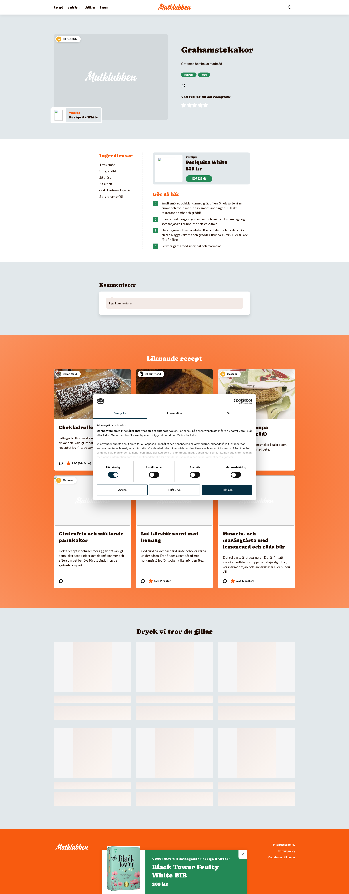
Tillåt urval (174, 489)
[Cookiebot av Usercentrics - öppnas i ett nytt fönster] (236, 401)
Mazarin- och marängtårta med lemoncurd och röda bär (254, 540)
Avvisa (122, 489)
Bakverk (188, 74)
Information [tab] (174, 413)
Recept (58, 7)
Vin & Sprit (74, 7)
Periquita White (83, 117)
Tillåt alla (226, 489)
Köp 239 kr (199, 178)
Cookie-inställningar (281, 857)
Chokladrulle (76, 427)
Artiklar (90, 7)
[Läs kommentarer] (183, 85)
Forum (104, 7)
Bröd (204, 74)
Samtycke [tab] (120, 413)
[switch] (154, 475)
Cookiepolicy (286, 851)
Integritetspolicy (284, 844)
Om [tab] (229, 413)
